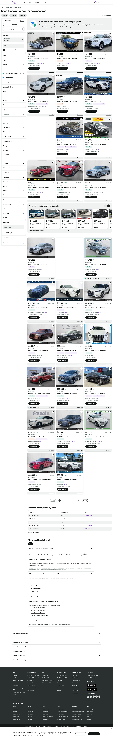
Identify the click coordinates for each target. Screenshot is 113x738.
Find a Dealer (16, 685)
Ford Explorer (46, 719)
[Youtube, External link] (94, 697)
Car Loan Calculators (62, 675)
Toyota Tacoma (16, 714)
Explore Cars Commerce (93, 675)
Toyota (14, 706)
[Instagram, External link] (96, 697)
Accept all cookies (94, 734)
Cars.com (68, 732)
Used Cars (15, 675)
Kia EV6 (89, 719)
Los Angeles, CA (76, 680)
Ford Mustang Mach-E (48, 716)
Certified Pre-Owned (18, 680)
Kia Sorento (90, 711)
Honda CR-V (31, 709)
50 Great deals (89, 518)
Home (2, 7)
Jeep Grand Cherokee (62, 711)
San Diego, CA (75, 693)
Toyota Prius (15, 711)
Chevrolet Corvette (77, 709)
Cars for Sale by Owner (18, 683)
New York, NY (75, 690)
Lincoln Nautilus (35, 583)
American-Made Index (32, 688)
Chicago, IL (74, 675)
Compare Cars (30, 680)
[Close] (111, 728)
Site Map (59, 690)
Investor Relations (47, 726)
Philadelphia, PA (75, 688)
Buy (24, 2)
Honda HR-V (30, 719)
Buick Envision (35, 597)
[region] (56, 732)
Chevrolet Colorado (77, 719)
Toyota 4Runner (16, 719)
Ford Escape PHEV (36, 588)
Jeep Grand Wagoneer (62, 716)
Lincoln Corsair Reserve (38, 607)
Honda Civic (30, 711)
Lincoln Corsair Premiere (38, 613)
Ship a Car (59, 680)
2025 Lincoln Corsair (34, 518)
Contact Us (38, 726)
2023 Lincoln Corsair (34, 525)
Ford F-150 (45, 714)
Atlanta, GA (74, 685)
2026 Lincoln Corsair (34, 515)
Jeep (58, 706)
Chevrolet (74, 706)
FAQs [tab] (30, 544)
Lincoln (15, 7)
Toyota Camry (16, 716)
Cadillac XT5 (34, 591)
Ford (44, 706)
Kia (88, 706)
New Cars (15, 678)
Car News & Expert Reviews (33, 678)
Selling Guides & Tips (47, 683)
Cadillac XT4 (34, 594)
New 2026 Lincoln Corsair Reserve (99, 224)
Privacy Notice (29, 732)
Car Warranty (60, 683)
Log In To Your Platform (92, 678)
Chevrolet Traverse (76, 714)
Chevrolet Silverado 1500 (78, 711)
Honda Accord (31, 714)
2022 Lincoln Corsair (34, 528)
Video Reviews (30, 690)
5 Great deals (89, 515)
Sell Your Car (45, 675)
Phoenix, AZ (75, 683)
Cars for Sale (8, 7)
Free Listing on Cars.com (48, 680)
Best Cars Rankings (32, 683)
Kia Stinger (89, 714)
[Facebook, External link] (91, 697)
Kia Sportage (90, 709)
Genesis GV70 (35, 585)
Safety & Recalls (31, 685)
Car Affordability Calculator (63, 678)
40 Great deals (89, 522)
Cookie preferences (80, 734)
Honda (29, 706)
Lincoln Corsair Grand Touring (39, 615)
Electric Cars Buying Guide (19, 692)
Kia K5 (88, 716)
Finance (45, 2)
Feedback (85, 726)
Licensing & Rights (65, 726)
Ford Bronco (46, 711)
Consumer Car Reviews (33, 675)
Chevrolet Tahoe (76, 716)
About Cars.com (29, 726)
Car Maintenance (61, 688)
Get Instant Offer (46, 678)
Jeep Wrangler (60, 709)
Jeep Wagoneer (61, 714)
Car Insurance (60, 685)
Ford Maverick (46, 709)
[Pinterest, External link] (99, 697)
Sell (30, 2)
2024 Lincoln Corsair (34, 522)
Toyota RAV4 (15, 709)
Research (37, 2)
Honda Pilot (30, 716)
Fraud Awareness (77, 726)
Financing (15, 694)
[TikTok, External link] (88, 697)
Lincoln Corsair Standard (38, 610)
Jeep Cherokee (61, 719)
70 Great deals (89, 525)
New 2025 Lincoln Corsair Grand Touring (35, 224)
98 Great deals (89, 528)
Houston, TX (75, 678)
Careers (56, 726)
